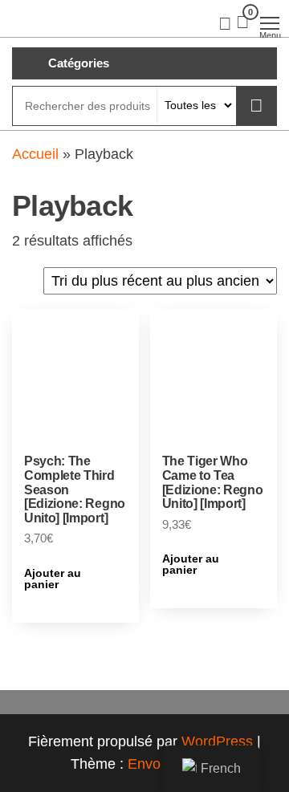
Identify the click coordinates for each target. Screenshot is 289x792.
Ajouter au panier (52, 579)
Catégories (78, 63)
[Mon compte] (225, 22)
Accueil (35, 154)
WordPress (217, 741)
